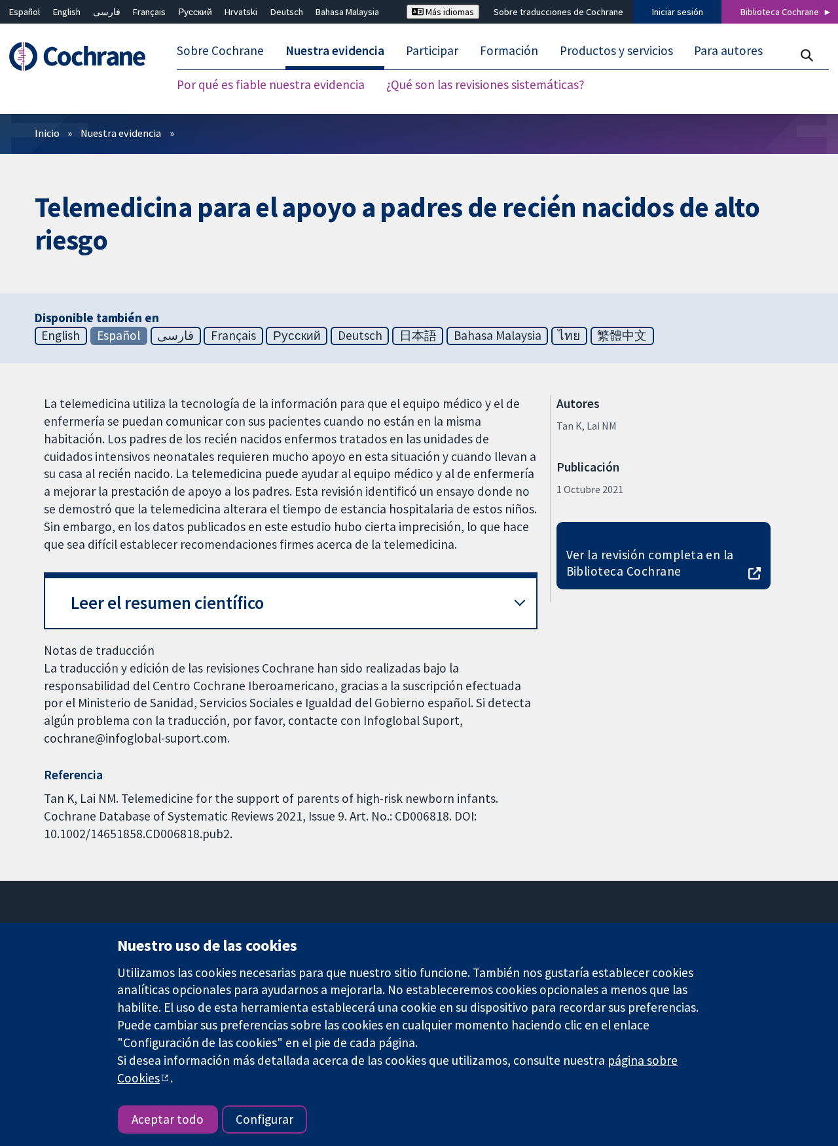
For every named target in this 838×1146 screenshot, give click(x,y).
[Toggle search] (806, 55)
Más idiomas (449, 12)
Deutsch (286, 12)
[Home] (83, 57)
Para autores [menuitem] (728, 51)
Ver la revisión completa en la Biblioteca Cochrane (650, 563)
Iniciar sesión (677, 12)
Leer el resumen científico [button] (167, 603)
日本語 (418, 335)
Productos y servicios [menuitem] (616, 51)
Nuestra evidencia (121, 132)
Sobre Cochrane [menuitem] (220, 51)
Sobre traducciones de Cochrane (558, 12)
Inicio (47, 132)
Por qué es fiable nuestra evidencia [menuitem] (271, 85)
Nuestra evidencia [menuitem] (334, 51)
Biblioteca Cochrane (779, 12)
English (67, 12)
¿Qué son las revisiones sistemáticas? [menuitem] (485, 85)
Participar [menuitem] (432, 51)
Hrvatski (241, 12)
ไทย (569, 335)
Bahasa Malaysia (347, 12)
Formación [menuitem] (509, 51)
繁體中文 (622, 335)
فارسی (106, 12)
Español (24, 12)
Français (149, 12)
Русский (195, 12)
